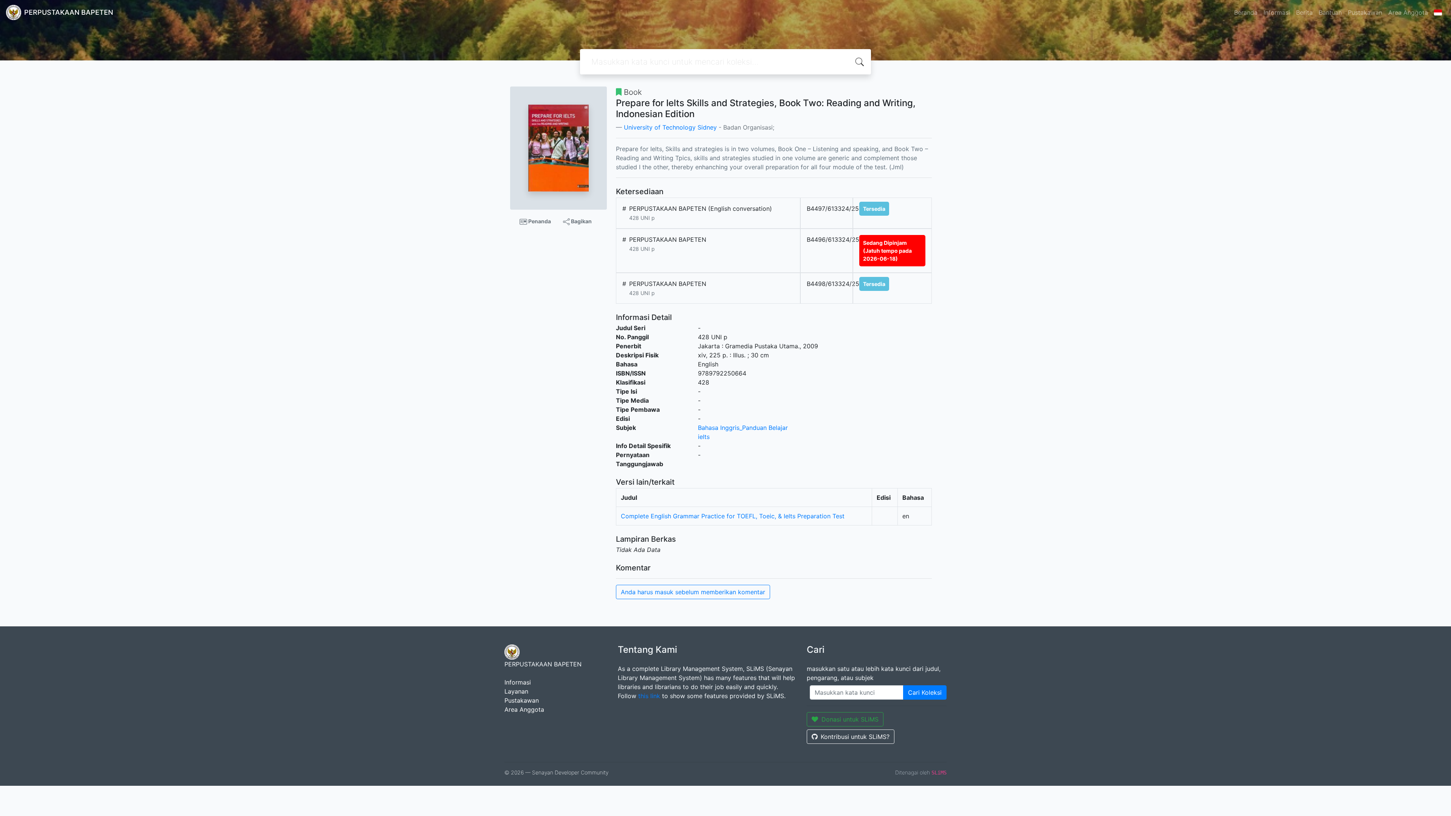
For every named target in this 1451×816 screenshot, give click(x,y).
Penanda (539, 221)
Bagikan (581, 221)
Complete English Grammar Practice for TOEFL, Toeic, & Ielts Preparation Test (733, 516)
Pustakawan (1365, 12)
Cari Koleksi (925, 692)
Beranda (1246, 12)
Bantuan (1330, 12)
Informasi (1277, 12)
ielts (704, 436)
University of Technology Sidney (670, 127)
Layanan (516, 691)
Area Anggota (1408, 12)
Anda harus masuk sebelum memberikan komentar (693, 592)
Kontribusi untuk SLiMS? (855, 736)
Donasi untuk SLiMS (850, 719)
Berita (1304, 12)
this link (649, 696)
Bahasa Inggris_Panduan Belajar (743, 427)
